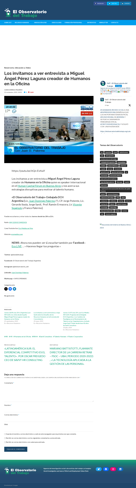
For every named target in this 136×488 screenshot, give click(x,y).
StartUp (121, 201)
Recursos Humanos (22, 22)
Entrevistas (91, 22)
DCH (102, 155)
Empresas (123, 165)
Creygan (15, 485)
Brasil (115, 152)
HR (11, 336)
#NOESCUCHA (117, 110)
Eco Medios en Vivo (25, 228)
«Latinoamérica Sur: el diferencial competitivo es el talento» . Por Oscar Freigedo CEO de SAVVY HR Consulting (24, 354)
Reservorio (9, 68)
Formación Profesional (73, 22)
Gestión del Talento (117, 172)
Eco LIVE (17, 246)
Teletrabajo (113, 207)
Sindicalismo (56, 22)
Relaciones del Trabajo (107, 197)
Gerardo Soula (105, 172)
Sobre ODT (8, 22)
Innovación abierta (115, 175)
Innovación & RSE (40, 22)
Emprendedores (113, 165)
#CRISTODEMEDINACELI (110, 124)
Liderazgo (119, 182)
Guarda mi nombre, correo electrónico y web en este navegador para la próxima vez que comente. (41, 434)
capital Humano (123, 152)
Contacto (114, 22)
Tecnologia (104, 207)
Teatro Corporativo (76, 336)
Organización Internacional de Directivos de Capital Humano (115, 190)
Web (6, 424)
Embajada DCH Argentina (108, 162)
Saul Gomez (104, 201)
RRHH (35, 336)
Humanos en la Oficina (23, 336)
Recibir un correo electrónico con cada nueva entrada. (25, 442)
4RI (6, 336)
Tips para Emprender (107, 211)
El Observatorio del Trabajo (109, 159)
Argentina (108, 152)
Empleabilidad (121, 162)
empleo (103, 165)
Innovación (104, 175)
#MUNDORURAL (107, 117)
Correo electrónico (11, 415)
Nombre (8, 405)
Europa (110, 169)
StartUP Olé (104, 204)
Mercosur (104, 185)
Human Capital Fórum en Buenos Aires (39, 185)
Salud (123, 197)
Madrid (127, 182)
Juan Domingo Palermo (42, 200)
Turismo (124, 211)
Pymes (103, 194)
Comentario (9, 383)
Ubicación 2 (20, 68)
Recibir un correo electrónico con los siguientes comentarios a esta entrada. (33, 438)
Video (28, 68)
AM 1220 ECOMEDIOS (18, 222)
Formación (118, 169)
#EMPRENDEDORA (108, 112)
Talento (112, 204)
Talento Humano (60, 336)
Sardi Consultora (46, 336)
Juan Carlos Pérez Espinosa (108, 179)
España (103, 169)
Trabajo (117, 211)
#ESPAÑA (120, 117)
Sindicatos (113, 201)
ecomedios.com (17, 234)
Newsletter (103, 22)
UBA (102, 214)
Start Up (128, 201)
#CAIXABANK (105, 110)
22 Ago (107, 105)
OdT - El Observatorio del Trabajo (115, 100)
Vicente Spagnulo (111, 214)
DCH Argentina (110, 155)
